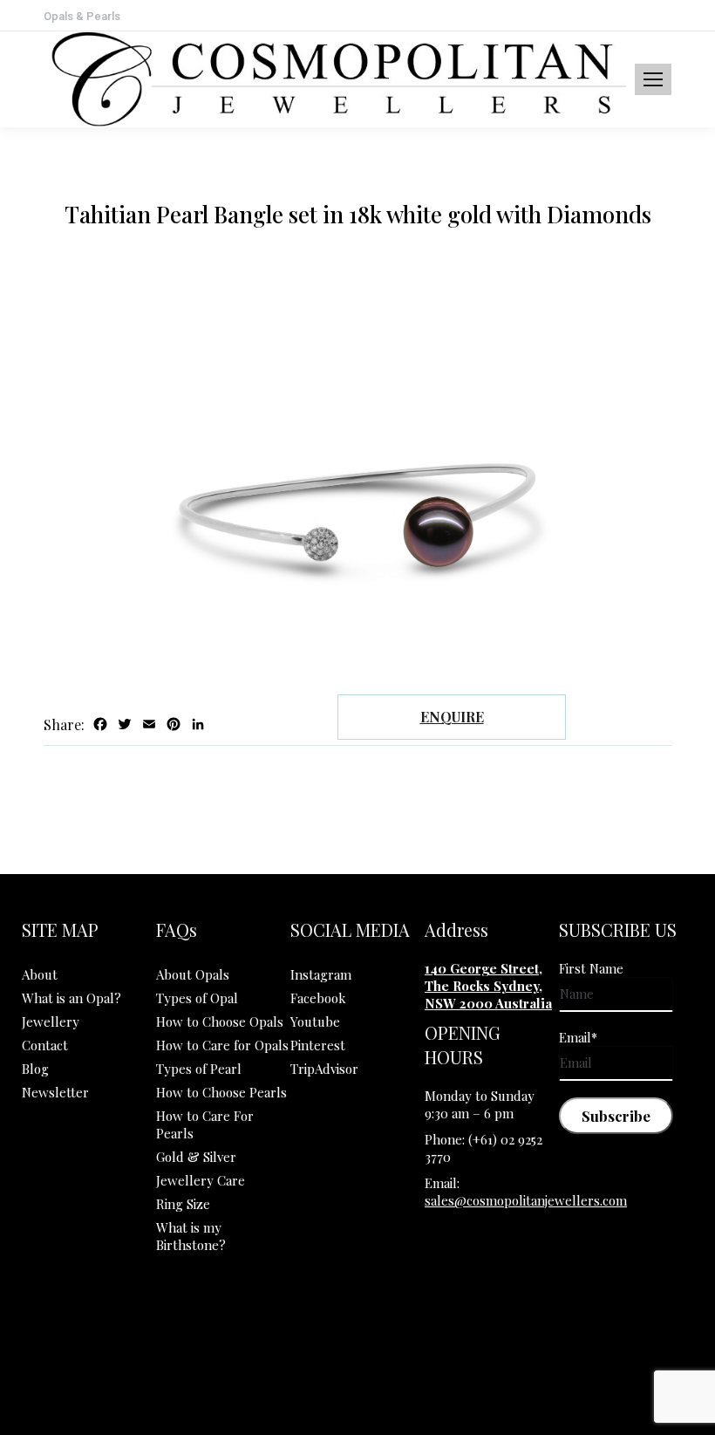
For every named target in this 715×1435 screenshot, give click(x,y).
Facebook (318, 998)
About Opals (192, 974)
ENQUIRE (452, 716)
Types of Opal (197, 998)
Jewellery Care (200, 1180)
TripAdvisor (324, 1068)
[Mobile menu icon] (653, 79)
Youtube (315, 1021)
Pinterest (317, 1045)
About (40, 974)
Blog (35, 1068)
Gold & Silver (196, 1156)
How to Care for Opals (222, 1045)
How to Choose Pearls (221, 1092)
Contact (45, 1045)
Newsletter (55, 1092)
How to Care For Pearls (205, 1124)
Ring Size (183, 1204)
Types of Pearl (199, 1068)
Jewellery (50, 1021)
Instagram (320, 974)
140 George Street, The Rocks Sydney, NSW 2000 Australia (488, 986)
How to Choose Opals (219, 1021)
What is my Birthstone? (191, 1236)
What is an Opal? (71, 998)
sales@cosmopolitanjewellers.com (526, 1200)
